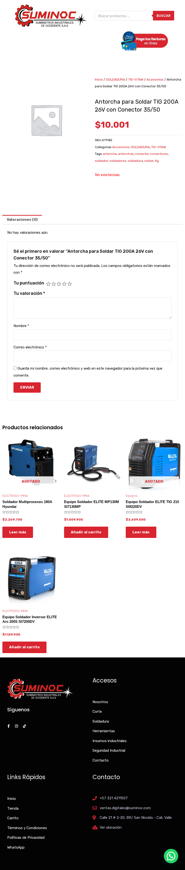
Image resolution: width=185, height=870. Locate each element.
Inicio (99, 79)
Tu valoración (29, 293)
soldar (148, 161)
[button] (171, 856)
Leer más (17, 532)
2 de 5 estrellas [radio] (54, 284)
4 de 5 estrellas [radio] (64, 284)
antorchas (126, 154)
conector (142, 154)
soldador (101, 161)
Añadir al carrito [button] (86, 532)
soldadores (117, 161)
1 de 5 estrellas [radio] (48, 284)
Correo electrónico (30, 347)
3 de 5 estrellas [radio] (59, 284)
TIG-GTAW (135, 79)
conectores (159, 154)
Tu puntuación (28, 283)
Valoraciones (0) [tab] (22, 219)
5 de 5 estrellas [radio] (69, 284)
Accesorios (155, 79)
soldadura (135, 161)
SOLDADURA (115, 79)
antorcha (110, 154)
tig (157, 161)
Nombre (21, 326)
